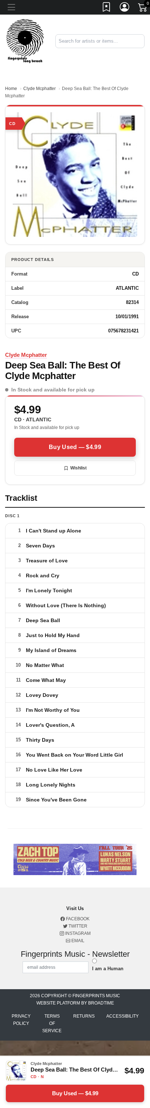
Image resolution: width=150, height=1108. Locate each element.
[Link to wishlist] (107, 8)
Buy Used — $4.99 (75, 447)
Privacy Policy (21, 1020)
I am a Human (107, 968)
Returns (84, 1016)
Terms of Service (52, 1023)
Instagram (77, 933)
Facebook (77, 918)
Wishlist (78, 468)
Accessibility (122, 1016)
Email (77, 940)
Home (11, 88)
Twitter (77, 926)
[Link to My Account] (125, 8)
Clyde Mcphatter (39, 88)
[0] (143, 8)
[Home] (24, 40)
